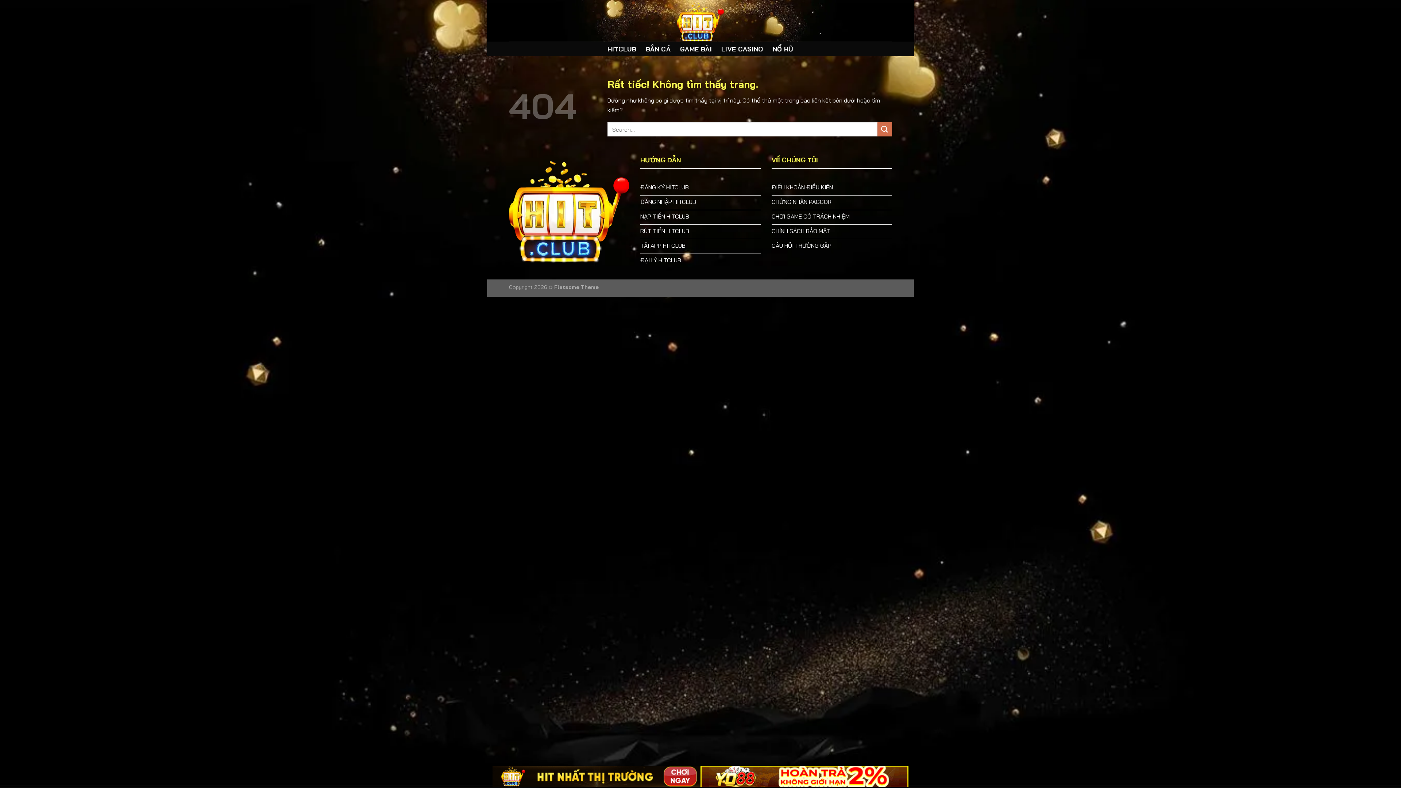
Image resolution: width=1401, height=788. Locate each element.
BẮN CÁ (658, 49)
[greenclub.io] (700, 21)
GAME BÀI (696, 49)
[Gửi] (884, 129)
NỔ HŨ (783, 49)
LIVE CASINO (742, 49)
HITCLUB (621, 49)
